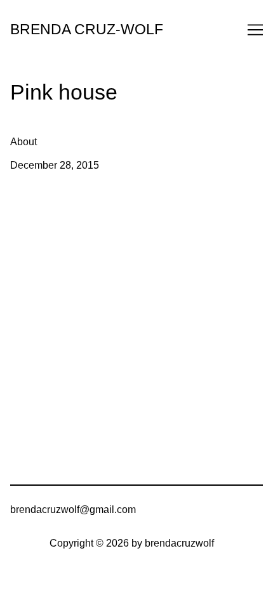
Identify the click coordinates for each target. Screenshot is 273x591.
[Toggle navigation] (255, 29)
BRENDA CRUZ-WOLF (86, 29)
